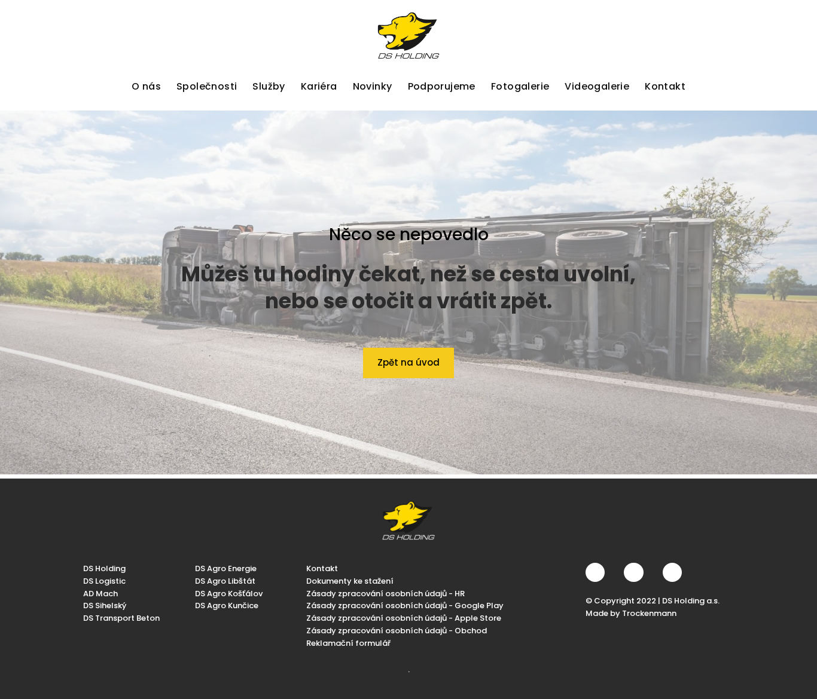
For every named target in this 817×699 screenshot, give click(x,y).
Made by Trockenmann (631, 613)
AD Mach (100, 593)
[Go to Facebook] (595, 572)
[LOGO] (408, 35)
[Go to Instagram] (633, 572)
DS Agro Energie (226, 568)
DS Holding (104, 568)
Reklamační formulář (348, 643)
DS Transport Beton (121, 618)
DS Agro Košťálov (229, 593)
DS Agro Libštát (225, 581)
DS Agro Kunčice (226, 605)
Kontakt (322, 568)
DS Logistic (104, 581)
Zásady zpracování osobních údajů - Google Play (405, 605)
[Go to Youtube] (672, 572)
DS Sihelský (104, 605)
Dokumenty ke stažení (350, 581)
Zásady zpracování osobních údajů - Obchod (396, 630)
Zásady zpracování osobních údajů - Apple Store (403, 618)
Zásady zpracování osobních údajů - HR (385, 593)
